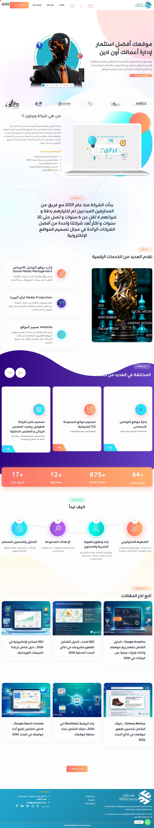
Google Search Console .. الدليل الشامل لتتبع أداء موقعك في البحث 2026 (27, 729)
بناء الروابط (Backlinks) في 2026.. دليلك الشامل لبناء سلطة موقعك (77, 729)
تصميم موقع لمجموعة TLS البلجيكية (79, 424)
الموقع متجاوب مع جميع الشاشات (83, 431)
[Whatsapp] (148, 822)
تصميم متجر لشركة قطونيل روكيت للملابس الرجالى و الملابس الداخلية (27, 427)
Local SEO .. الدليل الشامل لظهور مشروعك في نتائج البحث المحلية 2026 (77, 647)
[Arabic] (7, 4)
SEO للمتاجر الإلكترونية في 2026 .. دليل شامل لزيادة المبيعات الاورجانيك (26, 647)
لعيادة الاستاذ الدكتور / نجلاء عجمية (134, 431)
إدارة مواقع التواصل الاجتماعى (133, 424)
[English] (4, 4)
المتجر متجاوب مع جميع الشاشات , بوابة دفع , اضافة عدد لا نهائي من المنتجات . (28, 438)
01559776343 (42, 799)
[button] (21, 373)
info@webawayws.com (37, 802)
